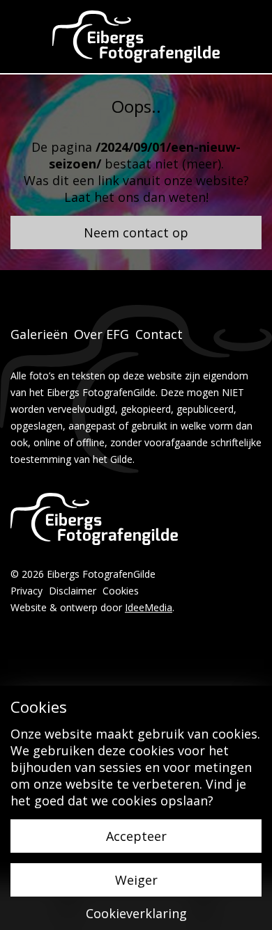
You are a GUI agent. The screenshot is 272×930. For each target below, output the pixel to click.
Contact (159, 334)
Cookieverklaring (136, 913)
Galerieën (39, 334)
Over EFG (101, 334)
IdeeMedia (148, 607)
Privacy (26, 590)
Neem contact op (136, 232)
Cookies (121, 590)
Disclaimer (72, 590)
